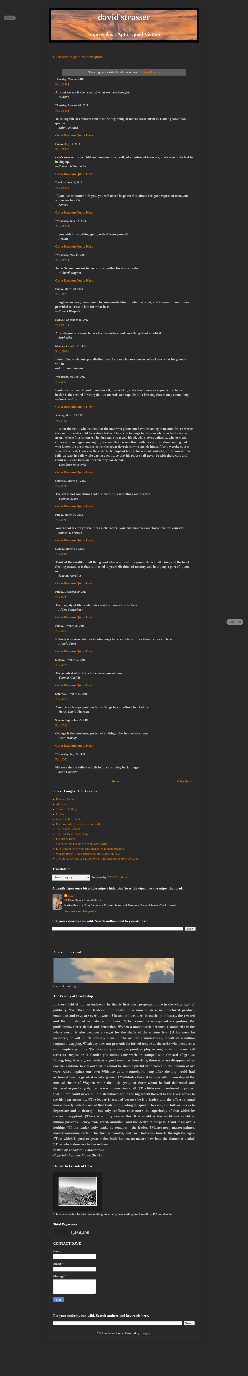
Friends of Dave (65, 838)
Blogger (145, 1333)
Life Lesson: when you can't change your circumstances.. (90, 848)
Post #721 (61, 725)
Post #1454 (62, 110)
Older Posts (184, 781)
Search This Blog (66, 809)
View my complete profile (80, 911)
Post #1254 (62, 260)
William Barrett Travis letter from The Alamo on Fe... (88, 853)
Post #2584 (62, 84)
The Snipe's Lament (68, 828)
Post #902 (61, 420)
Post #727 (61, 699)
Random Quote (65, 799)
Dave (71, 895)
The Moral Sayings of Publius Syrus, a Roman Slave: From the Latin (97, 858)
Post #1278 (62, 187)
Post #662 (61, 759)
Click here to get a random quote (77, 57)
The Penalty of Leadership (72, 833)
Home (116, 781)
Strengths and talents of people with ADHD (82, 843)
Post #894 (61, 486)
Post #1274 (62, 226)
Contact (60, 814)
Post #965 (61, 382)
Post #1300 (62, 149)
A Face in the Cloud (68, 819)
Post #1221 (62, 294)
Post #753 (61, 631)
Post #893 (61, 520)
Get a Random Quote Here (74, 135)
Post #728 (61, 665)
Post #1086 (62, 351)
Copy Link (235, 622)
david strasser (124, 17)
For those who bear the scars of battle (78, 824)
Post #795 (61, 597)
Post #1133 (62, 325)
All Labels (62, 804)
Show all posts (150, 72)
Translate (121, 877)
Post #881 (61, 554)
